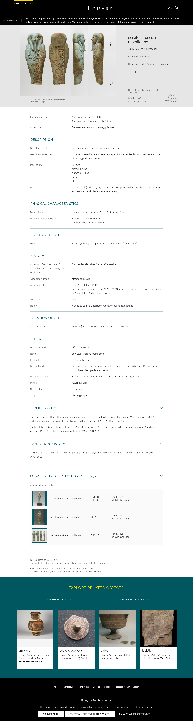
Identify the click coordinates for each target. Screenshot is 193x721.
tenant (108, 366)
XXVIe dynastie (79, 382)
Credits (107, 687)
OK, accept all (51, 714)
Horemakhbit (78, 376)
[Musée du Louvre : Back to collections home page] (99, 8)
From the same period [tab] (59, 599)
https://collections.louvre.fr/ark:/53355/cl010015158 (67, 568)
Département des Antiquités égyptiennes (93, 127)
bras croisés (89, 366)
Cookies (96, 687)
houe (100, 366)
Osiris (99, 376)
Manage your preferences (134, 714)
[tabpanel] (96, 640)
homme (117, 366)
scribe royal (128, 376)
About (56, 687)
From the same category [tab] (133, 599)
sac (79, 366)
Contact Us (68, 687)
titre (81, 389)
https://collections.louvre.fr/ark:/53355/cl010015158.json (72, 571)
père (138, 376)
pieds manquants (99, 370)
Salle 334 (135, 98)
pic (73, 366)
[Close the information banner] (188, 20)
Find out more (148, 707)
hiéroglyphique (79, 395)
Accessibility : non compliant (127, 687)
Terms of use (83, 687)
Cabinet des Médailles (83, 264)
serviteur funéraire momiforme (88, 353)
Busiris (91, 376)
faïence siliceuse (81, 360)
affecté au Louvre (81, 347)
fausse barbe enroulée (134, 366)
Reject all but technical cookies (89, 714)
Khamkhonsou (112, 376)
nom (74, 389)
